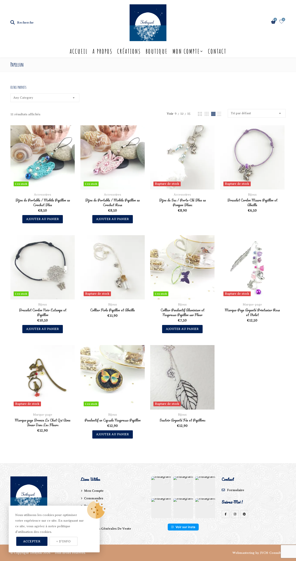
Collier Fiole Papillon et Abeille (112, 310)
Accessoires (42, 194)
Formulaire (235, 490)
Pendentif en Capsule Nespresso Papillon (113, 420)
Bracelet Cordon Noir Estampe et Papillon (42, 312)
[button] (161, 486)
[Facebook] (225, 514)
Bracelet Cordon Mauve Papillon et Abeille (252, 202)
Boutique (157, 51)
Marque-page (252, 304)
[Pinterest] (244, 514)
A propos (102, 51)
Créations (129, 51)
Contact (217, 51)
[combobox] (44, 97)
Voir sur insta (185, 527)
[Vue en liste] (219, 114)
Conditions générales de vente (107, 528)
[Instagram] (235, 514)
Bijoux (252, 194)
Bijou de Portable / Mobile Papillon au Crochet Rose (112, 202)
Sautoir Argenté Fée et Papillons (182, 420)
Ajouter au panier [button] (42, 219)
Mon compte (186, 51)
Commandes (93, 498)
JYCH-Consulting (273, 553)
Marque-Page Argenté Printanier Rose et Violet (252, 312)
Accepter (32, 541)
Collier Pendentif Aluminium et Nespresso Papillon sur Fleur (182, 312)
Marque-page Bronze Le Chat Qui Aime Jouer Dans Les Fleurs (42, 422)
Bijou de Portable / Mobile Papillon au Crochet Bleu (42, 202)
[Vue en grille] (200, 114)
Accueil (79, 51)
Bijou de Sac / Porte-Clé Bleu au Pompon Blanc (182, 202)
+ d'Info (63, 541)
